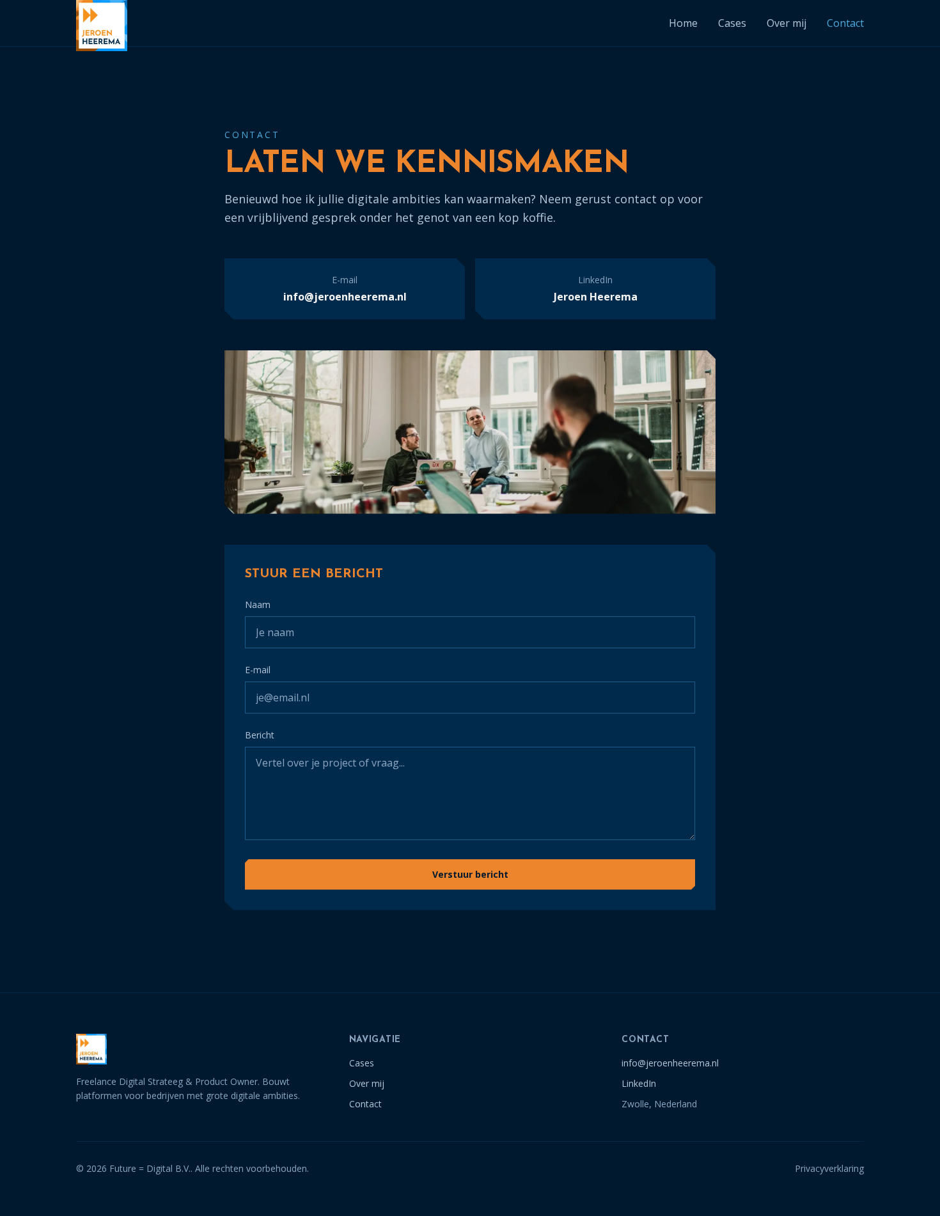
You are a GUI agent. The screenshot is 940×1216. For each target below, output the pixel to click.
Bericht (259, 735)
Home (683, 23)
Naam (257, 604)
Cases (732, 23)
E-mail (257, 670)
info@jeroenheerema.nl (670, 1063)
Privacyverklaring (829, 1168)
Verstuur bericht (470, 874)
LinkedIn (639, 1083)
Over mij (786, 23)
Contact (845, 23)
